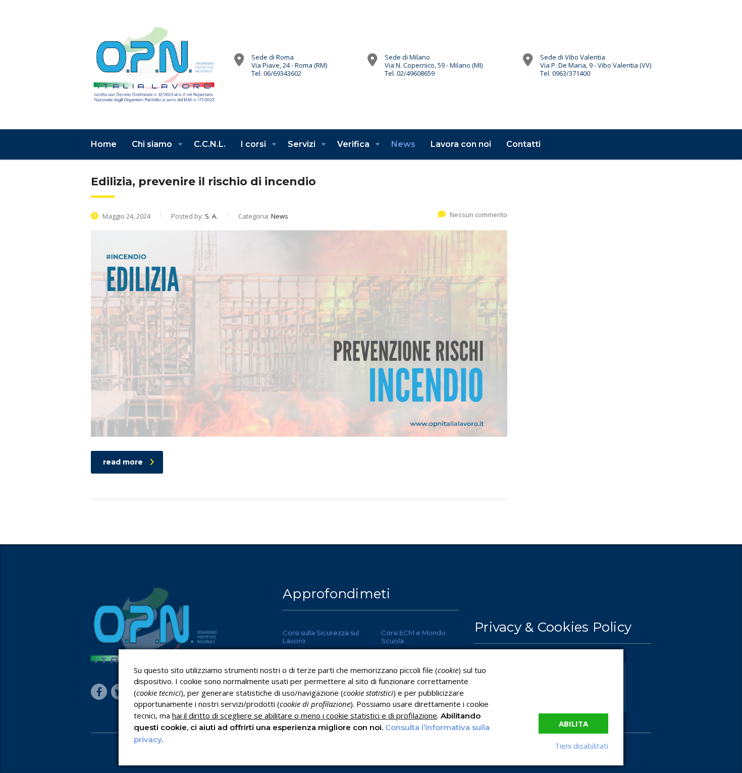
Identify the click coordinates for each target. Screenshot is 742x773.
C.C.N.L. (210, 144)
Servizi (301, 144)
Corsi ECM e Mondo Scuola (413, 637)
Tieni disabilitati (581, 746)
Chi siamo (152, 144)
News (403, 144)
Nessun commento (478, 214)
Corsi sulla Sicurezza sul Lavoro (321, 637)
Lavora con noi (461, 144)
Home (104, 144)
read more (123, 462)
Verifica (353, 144)
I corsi (253, 144)
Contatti (523, 144)
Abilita (573, 723)
